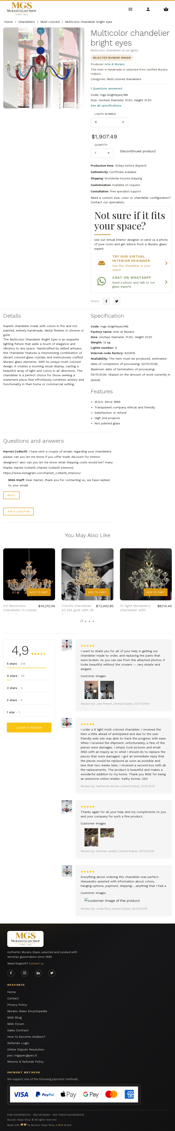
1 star (13, 712)
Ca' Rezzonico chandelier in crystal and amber (20, 610)
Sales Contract (18, 1030)
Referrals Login (18, 1043)
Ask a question (18, 511)
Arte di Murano (115, 64)
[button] (81, 621)
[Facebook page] (11, 973)
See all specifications (106, 105)
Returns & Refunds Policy (25, 1061)
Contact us (36, 963)
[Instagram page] (24, 973)
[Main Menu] (130, 9)
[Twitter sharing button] (117, 301)
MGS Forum (15, 1024)
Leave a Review (29, 727)
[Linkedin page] (38, 973)
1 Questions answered (106, 88)
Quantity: (101, 144)
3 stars (15, 688)
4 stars (16, 675)
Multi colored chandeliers (124, 79)
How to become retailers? (26, 1036)
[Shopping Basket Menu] (166, 9)
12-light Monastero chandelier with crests (135, 610)
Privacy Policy (17, 1004)
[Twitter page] (51, 973)
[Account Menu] (148, 9)
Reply (11, 495)
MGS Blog (14, 1017)
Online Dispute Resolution (25, 1049)
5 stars (16, 663)
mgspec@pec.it (26, 1055)
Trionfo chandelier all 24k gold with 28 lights (77, 610)
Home (11, 992)
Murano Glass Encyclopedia (27, 1011)
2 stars (14, 700)
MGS (60, 1125)
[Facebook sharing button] (106, 301)
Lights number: (105, 113)
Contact (13, 998)
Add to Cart (39, 592)
